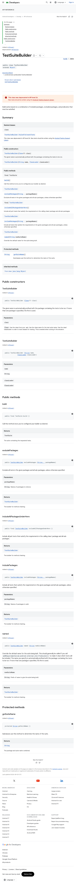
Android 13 (5, 831)
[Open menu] (3, 2)
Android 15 (5, 824)
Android (5, 791)
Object (12, 67)
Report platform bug (57, 818)
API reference (8, 10)
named (6, 237)
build (6, 180)
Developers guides (32, 823)
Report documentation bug (59, 821)
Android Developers (8, 16)
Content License (57, 769)
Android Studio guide (33, 820)
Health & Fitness (32, 797)
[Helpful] (69, 16)
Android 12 (5, 834)
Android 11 (5, 837)
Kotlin (65, 59)
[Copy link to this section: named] (11, 634)
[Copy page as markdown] (40, 55)
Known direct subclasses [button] (13, 81)
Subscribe (28, 874)
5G (28, 807)
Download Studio (32, 830)
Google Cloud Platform (9, 859)
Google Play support (57, 824)
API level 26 (15, 49)
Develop (18, 16)
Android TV (54, 804)
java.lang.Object (7, 73)
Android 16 (5, 821)
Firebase (5, 856)
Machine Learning (32, 794)
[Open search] (47, 2)
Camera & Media (32, 800)
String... (21, 194)
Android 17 (5, 818)
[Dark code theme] (72, 298)
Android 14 (5, 828)
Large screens (55, 791)
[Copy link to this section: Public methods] (22, 397)
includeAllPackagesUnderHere (15, 208)
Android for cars (56, 800)
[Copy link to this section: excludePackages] (20, 450)
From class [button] (15, 271)
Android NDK (31, 833)
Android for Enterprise (9, 794)
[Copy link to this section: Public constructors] (27, 282)
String (21, 162)
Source (4, 800)
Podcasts (5, 810)
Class (21, 153)
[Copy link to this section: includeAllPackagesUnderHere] (31, 517)
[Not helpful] (72, 16)
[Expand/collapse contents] (14, 22)
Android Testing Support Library (43, 100)
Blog (3, 807)
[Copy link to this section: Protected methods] (26, 707)
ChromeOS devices (57, 797)
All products (6, 862)
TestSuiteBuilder (11, 153)
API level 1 (11, 47)
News (4, 804)
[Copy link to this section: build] (9, 404)
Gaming (29, 791)
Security (5, 797)
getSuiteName (19, 254)
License (11, 869)
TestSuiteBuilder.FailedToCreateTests (19, 135)
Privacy (29, 804)
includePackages (10, 221)
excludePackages (10, 194)
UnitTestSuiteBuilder (11, 82)
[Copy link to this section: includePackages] (19, 565)
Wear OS (54, 794)
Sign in (71, 2)
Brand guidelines (21, 869)
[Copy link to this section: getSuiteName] (17, 714)
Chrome (4, 853)
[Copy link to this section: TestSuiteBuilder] (19, 289)
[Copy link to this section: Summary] (15, 118)
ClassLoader (34, 162)
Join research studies (58, 828)
